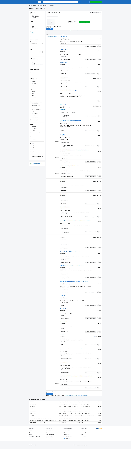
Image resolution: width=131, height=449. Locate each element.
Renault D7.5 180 (63, 362)
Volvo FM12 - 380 (63, 193)
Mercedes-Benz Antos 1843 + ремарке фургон (69, 90)
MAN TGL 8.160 (63, 104)
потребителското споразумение (81, 395)
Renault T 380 (62, 179)
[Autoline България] (33, 2)
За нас (30, 430)
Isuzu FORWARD (63, 321)
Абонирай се (49, 28)
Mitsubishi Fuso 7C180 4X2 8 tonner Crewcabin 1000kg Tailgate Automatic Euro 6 (75, 376)
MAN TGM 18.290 (63, 62)
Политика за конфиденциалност (51, 432)
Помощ (30, 432)
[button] (98, 46)
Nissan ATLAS (63, 308)
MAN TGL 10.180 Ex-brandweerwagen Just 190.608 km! (70, 120)
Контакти (30, 434)
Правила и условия (49, 430)
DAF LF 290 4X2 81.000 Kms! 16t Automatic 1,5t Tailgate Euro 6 (72, 265)
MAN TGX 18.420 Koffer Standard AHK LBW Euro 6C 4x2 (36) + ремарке (74, 281)
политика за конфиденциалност (70, 395)
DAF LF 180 (62, 134)
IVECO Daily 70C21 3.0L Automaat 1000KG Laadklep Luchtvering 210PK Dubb (75, 220)
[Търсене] (44, 2)
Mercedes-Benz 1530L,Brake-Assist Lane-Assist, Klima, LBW (72, 348)
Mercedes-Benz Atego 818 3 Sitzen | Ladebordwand (70, 251)
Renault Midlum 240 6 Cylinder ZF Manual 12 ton (69, 165)
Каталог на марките (49, 437)
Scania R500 (62, 295)
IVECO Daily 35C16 (63, 49)
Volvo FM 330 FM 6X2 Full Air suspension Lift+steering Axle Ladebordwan (74, 150)
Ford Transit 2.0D (63, 36)
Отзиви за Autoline (49, 436)
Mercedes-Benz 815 (64, 77)
